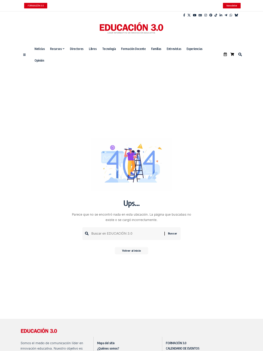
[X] (189, 15)
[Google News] (200, 15)
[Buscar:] (126, 233)
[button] (240, 54)
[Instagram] (205, 15)
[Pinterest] (210, 15)
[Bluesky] (236, 15)
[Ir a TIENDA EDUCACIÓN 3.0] (232, 54)
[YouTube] (194, 15)
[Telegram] (226, 15)
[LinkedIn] (221, 15)
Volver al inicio (131, 250)
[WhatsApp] (231, 15)
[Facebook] (184, 15)
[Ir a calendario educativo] (225, 54)
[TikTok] (216, 15)
